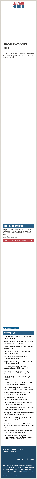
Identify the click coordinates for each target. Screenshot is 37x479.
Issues (28, 449)
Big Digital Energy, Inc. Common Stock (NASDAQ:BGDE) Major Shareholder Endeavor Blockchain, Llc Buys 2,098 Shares (18, 437)
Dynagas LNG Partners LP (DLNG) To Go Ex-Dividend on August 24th (18, 362)
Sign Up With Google (10, 475)
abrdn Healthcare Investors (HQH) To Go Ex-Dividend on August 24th (18, 357)
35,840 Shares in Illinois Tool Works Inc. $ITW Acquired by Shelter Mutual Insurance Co (18, 383)
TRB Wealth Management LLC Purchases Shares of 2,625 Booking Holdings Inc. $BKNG (18, 388)
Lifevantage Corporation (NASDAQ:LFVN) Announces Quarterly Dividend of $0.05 (17, 367)
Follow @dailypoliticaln (11, 328)
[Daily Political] (18, 10)
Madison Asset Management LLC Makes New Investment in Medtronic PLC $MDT (18, 431)
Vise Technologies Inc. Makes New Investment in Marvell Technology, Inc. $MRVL (19, 408)
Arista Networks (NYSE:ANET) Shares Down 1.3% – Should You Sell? (17, 352)
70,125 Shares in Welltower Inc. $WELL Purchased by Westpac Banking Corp (16, 398)
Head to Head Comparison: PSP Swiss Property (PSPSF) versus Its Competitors (19, 413)
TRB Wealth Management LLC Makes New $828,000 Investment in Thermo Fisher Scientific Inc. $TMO (19, 377)
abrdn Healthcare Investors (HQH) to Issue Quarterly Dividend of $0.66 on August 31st (17, 372)
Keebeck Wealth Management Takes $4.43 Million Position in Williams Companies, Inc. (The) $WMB (19, 425)
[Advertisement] (18, 25)
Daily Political (29, 459)
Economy (5, 451)
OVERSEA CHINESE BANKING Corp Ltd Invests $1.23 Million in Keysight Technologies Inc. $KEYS (18, 419)
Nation (22, 449)
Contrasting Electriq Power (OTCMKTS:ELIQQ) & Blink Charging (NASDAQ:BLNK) (19, 403)
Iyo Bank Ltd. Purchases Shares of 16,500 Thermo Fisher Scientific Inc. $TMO (17, 393)
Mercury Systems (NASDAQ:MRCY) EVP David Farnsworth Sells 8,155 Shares (18, 342)
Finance (13, 451)
